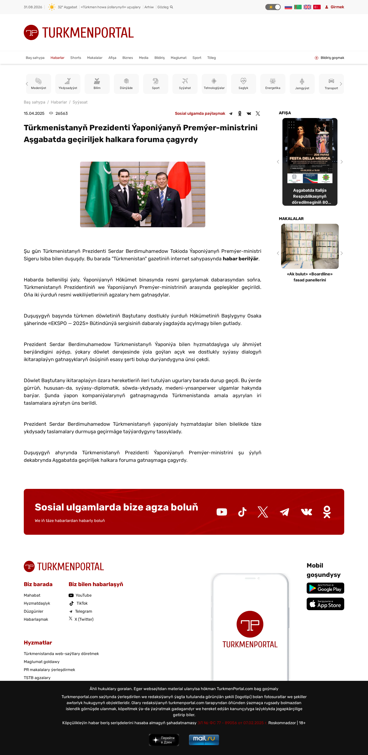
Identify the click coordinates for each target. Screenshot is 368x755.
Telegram (83, 611)
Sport (197, 58)
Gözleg (162, 7)
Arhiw (149, 7)
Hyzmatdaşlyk (37, 603)
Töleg (211, 58)
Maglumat (179, 58)
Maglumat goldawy (42, 661)
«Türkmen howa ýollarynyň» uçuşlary (111, 7)
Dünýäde (126, 88)
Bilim (97, 88)
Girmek (337, 7)
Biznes (127, 58)
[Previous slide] (28, 84)
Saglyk (243, 88)
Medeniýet (38, 88)
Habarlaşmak (36, 619)
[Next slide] (340, 84)
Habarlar (57, 58)
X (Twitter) (84, 619)
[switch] (273, 7)
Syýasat (80, 101)
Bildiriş (159, 58)
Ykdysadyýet (68, 88)
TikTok (82, 603)
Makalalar (94, 58)
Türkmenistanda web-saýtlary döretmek (61, 653)
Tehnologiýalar (214, 88)
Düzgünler (33, 611)
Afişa (112, 58)
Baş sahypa (35, 58)
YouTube (84, 595)
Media (143, 58)
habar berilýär (240, 259)
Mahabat (32, 595)
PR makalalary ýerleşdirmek (49, 669)
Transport (331, 88)
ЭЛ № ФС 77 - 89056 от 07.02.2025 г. (232, 722)
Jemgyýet (302, 88)
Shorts (75, 58)
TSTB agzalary (37, 677)
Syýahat (185, 88)
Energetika (272, 88)
